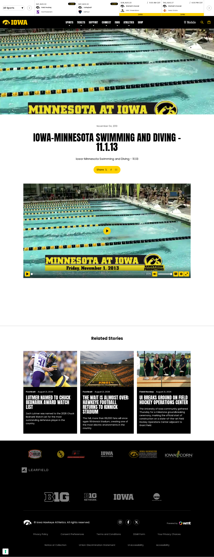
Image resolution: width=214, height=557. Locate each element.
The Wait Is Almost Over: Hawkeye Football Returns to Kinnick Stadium (106, 404)
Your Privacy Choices (169, 534)
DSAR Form (139, 534)
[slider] (88, 274)
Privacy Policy (40, 534)
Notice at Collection (55, 545)
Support (93, 22)
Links (140, 14)
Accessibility (163, 545)
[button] (29, 8)
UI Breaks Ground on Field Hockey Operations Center (163, 400)
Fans (117, 22)
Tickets (81, 22)
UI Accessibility (136, 545)
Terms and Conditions (109, 534)
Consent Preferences (72, 534)
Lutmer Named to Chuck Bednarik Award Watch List (48, 402)
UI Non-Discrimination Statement (97, 545)
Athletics (129, 22)
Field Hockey (146, 391)
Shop (140, 22)
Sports (69, 22)
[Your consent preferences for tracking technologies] (5, 551)
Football (30, 391)
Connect (106, 22)
